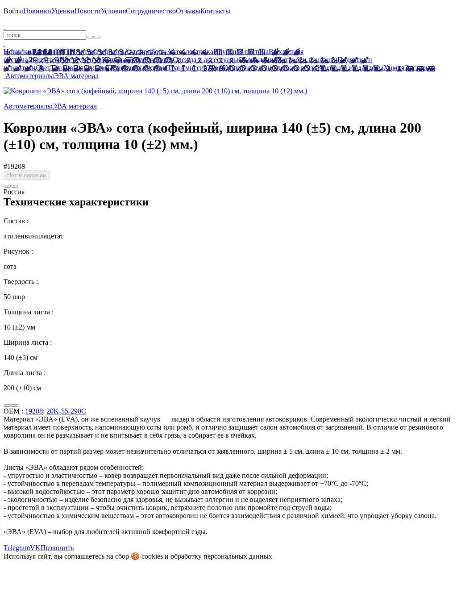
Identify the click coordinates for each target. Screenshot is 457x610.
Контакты (215, 11)
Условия (113, 11)
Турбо (216, 67)
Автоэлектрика (190, 51)
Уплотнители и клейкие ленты (272, 67)
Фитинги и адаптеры (351, 67)
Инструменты (80, 59)
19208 (34, 411)
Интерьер (116, 59)
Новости (88, 11)
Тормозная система (138, 67)
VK (35, 548)
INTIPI (65, 51)
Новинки (37, 11)
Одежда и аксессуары (205, 59)
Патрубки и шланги (307, 59)
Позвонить (57, 548)
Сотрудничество (151, 11)
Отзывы (188, 11)
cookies (152, 556)
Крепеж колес (152, 59)
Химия (393, 67)
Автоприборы (145, 51)
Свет (43, 67)
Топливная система (79, 67)
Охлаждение (257, 59)
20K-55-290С (66, 411)
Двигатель (43, 59)
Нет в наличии (26, 175)
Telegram (17, 548)
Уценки (63, 11)
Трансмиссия (187, 67)
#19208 (14, 166)
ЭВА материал (76, 75)
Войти (13, 11)
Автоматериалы (99, 51)
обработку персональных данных (221, 556)
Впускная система (241, 51)
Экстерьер (420, 67)
